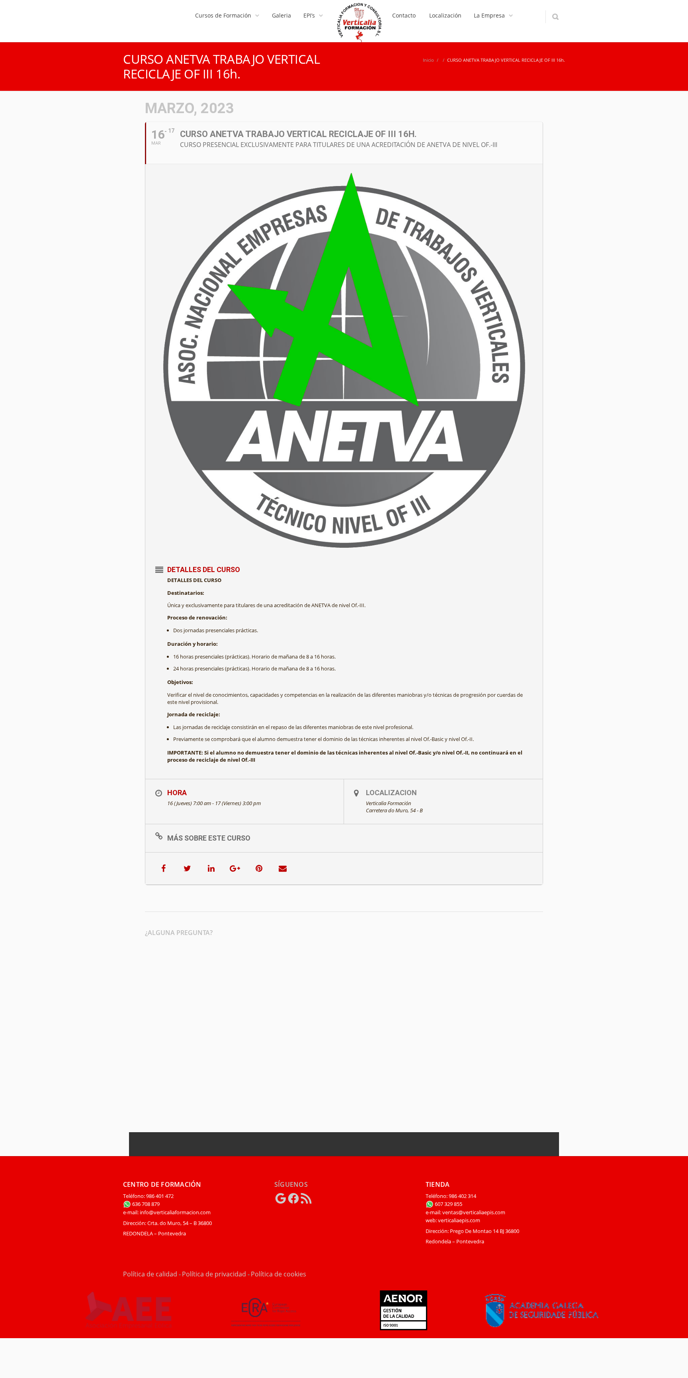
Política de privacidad (214, 1274)
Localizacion (391, 792)
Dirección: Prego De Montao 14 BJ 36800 (472, 1231)
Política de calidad (150, 1274)
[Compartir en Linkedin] (211, 868)
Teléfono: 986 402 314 (451, 1196)
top (672, 1362)
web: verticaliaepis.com (453, 1220)
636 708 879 (145, 1203)
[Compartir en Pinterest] (259, 868)
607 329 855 (448, 1203)
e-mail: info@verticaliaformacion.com (167, 1212)
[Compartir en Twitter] (187, 868)
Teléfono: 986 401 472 (148, 1196)
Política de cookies (278, 1274)
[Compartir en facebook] (163, 868)
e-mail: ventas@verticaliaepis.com (465, 1212)
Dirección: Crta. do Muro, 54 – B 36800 (167, 1223)
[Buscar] (555, 16)
